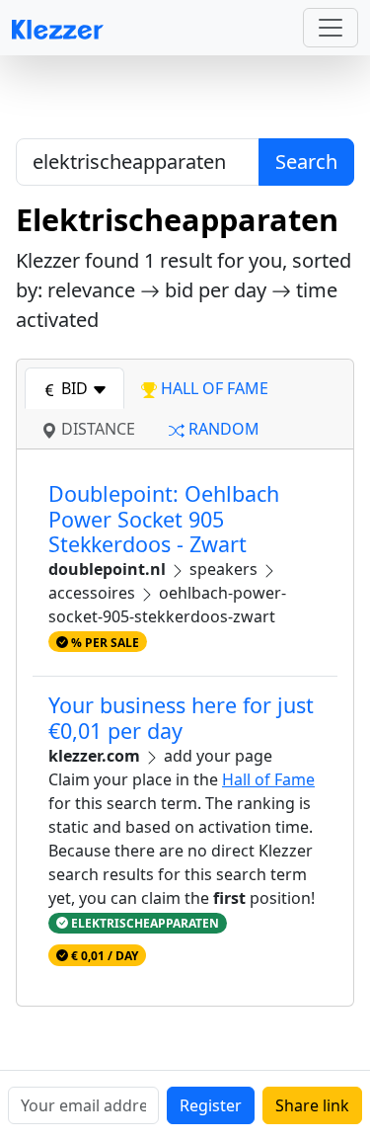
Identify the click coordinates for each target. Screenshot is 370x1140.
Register (211, 1105)
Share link (312, 1105)
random (222, 429)
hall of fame (212, 388)
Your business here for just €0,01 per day (181, 718)
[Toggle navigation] (330, 27)
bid (74, 388)
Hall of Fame (268, 779)
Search (306, 161)
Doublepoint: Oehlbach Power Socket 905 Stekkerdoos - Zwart (163, 519)
